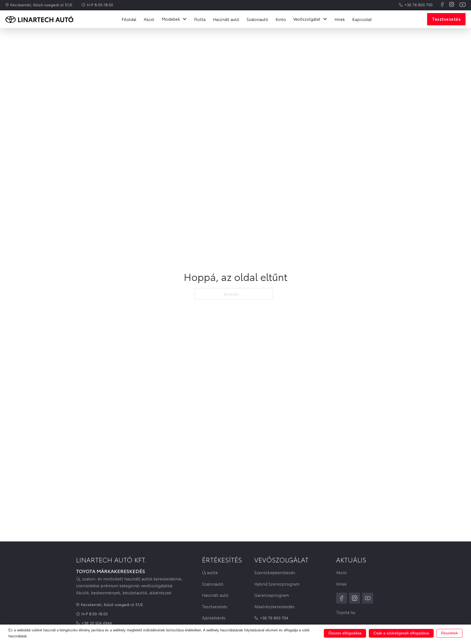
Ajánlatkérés (214, 617)
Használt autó (226, 19)
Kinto (281, 19)
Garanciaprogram (271, 595)
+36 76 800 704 (274, 617)
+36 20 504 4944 (96, 622)
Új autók (210, 572)
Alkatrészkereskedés (274, 606)
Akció (149, 19)
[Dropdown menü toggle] (185, 19)
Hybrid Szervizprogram (277, 583)
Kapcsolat (362, 19)
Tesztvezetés (446, 19)
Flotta (200, 19)
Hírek (339, 19)
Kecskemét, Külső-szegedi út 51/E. (41, 4)
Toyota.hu (345, 612)
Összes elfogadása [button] (344, 633)
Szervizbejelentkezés (274, 572)
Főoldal (129, 19)
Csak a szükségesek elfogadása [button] (401, 633)
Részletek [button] (449, 633)
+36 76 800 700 (418, 4)
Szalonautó (257, 19)
